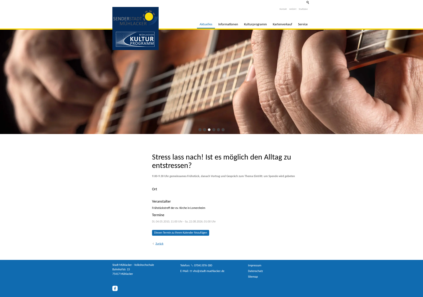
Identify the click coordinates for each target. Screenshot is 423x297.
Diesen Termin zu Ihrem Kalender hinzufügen (180, 232)
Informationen (228, 24)
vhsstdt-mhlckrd (208, 271)
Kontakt (283, 9)
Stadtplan (303, 9)
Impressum (254, 265)
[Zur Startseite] (135, 17)
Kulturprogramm (255, 24)
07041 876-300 (203, 265)
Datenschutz (255, 271)
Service (303, 24)
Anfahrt (292, 9)
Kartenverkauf (282, 24)
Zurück (159, 243)
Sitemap (253, 276)
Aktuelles (206, 24)
